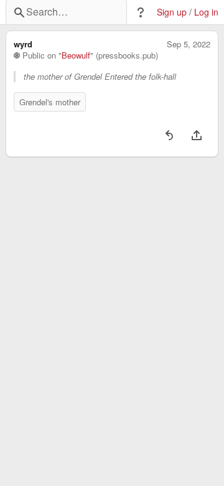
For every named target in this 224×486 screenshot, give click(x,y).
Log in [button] (206, 12)
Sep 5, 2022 (188, 44)
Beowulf (76, 55)
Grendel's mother (49, 102)
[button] (140, 12)
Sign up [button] (172, 12)
